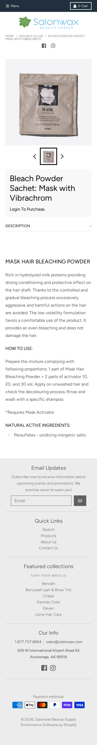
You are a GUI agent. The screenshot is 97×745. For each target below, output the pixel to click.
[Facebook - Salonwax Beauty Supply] (43, 45)
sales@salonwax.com (64, 642)
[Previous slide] (35, 156)
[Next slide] (62, 156)
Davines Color (31, 36)
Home (9, 36)
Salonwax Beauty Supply (55, 719)
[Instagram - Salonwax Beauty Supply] (53, 45)
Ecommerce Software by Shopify (49, 725)
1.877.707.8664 (28, 642)
